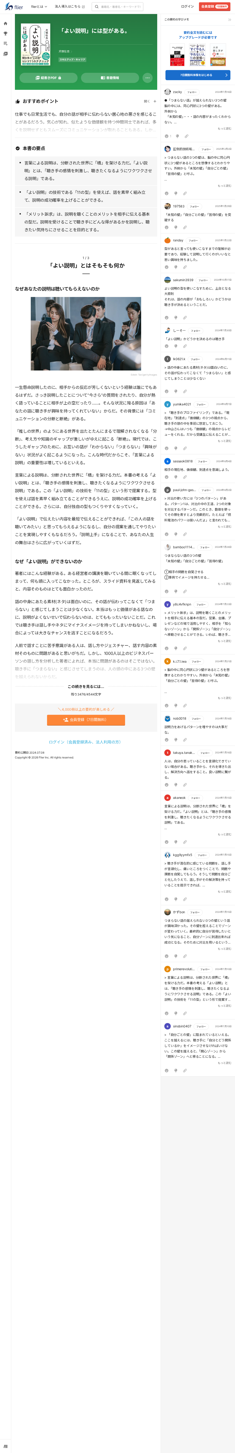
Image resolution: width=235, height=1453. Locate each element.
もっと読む (225, 128)
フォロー (191, 92)
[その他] (148, 78)
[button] (198, 115)
